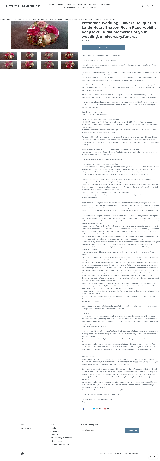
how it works (26, 428)
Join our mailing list (89, 425)
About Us (82, 4)
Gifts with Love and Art (23, 6)
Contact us (70, 4)
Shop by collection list (87, 7)
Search (24, 425)
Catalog (60, 4)
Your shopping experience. (99, 4)
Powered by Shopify (132, 453)
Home (51, 4)
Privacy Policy (69, 7)
